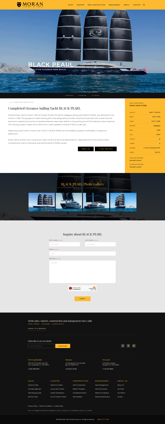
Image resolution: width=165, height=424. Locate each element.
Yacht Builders (77, 397)
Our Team (120, 389)
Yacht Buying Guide (34, 393)
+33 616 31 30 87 (71, 369)
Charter (80, 5)
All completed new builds (22, 102)
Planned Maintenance (102, 397)
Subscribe (62, 346)
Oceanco (68, 115)
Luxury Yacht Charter (57, 389)
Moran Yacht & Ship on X (123, 346)
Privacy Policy (32, 406)
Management (114, 5)
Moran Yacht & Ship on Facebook (128, 346)
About (127, 5)
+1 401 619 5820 (108, 369)
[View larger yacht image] (42, 202)
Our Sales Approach (34, 389)
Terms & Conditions (45, 406)
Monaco (68, 359)
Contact (137, 5)
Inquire (41, 79)
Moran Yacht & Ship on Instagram (134, 346)
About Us (120, 385)
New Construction (96, 5)
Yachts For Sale (33, 385)
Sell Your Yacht (33, 397)
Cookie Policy (58, 406)
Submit (83, 298)
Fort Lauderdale (35, 359)
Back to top (103, 419)
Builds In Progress (79, 389)
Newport (106, 359)
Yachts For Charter (56, 385)
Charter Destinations (57, 393)
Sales (70, 5)
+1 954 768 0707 (106, 149)
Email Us (86, 149)
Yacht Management (101, 385)
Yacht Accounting (101, 389)
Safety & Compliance (102, 393)
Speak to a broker (37, 328)
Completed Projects (79, 393)
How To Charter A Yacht (58, 397)
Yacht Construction (79, 385)
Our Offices (121, 393)
